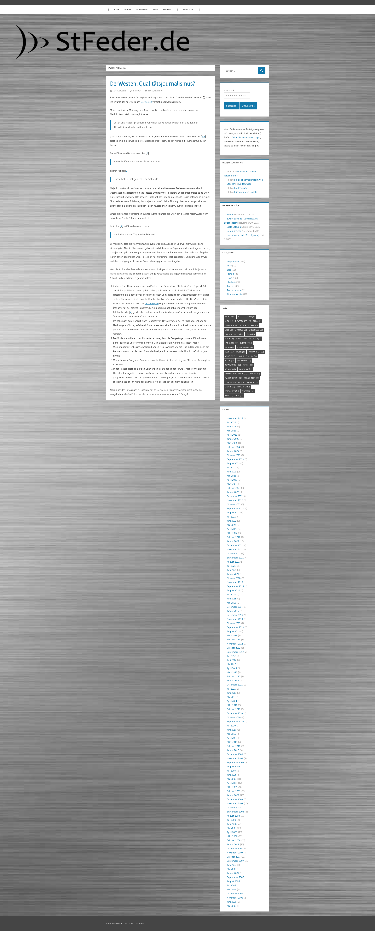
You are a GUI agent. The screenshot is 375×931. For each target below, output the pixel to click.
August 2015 (233, 590)
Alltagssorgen (246, 316)
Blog (155, 9)
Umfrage (252, 382)
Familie (230, 273)
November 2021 (235, 549)
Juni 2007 (231, 864)
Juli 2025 (231, 422)
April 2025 (232, 434)
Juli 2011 (231, 688)
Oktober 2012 (233, 647)
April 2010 (232, 737)
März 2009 (232, 787)
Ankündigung (152, 303)
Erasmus (241, 330)
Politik (229, 360)
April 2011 (232, 701)
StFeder (137, 90)
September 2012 (235, 651)
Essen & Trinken (234, 334)
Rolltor (230, 214)
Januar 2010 (233, 750)
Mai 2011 (231, 696)
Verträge (248, 391)
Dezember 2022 (235, 496)
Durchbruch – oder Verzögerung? (243, 235)
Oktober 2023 (233, 455)
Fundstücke (243, 338)
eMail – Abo (188, 9)
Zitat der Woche (235, 294)
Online (244, 356)
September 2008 (235, 811)
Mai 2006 (231, 889)
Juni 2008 (232, 823)
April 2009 (232, 782)
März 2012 (232, 672)
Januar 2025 (233, 438)
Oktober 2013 (233, 623)
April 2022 (232, 528)
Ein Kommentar (155, 90)
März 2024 (232, 442)
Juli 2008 (231, 819)
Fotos (229, 338)
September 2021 (235, 557)
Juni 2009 (232, 774)
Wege (229, 395)
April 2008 (232, 832)
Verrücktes (232, 391)
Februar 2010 (233, 746)
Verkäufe (243, 387)
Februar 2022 (233, 537)
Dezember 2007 (235, 848)
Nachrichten (256, 352)
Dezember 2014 (235, 606)
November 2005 (235, 897)
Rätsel (248, 365)
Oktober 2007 (234, 856)
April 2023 (232, 479)
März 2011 (232, 705)
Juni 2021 (231, 569)
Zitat (239, 395)
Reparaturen (233, 365)
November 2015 (235, 582)
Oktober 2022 (233, 504)
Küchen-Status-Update (245, 192)
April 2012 (232, 668)
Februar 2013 (233, 639)
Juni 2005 (232, 901)
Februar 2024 (233, 447)
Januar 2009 (233, 795)
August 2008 (233, 815)
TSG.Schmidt (251, 378)
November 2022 (235, 500)
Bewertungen (243, 321)
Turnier (230, 382)
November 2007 (235, 852)
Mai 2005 (231, 905)
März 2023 (232, 483)
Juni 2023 (231, 471)
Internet (246, 343)
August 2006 (233, 881)
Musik (241, 352)
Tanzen (127, 9)
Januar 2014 (233, 610)
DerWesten (146, 101)
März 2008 (232, 836)
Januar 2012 (233, 680)
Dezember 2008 (235, 799)
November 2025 (235, 418)
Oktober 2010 (234, 717)
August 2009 (233, 766)
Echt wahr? (142, 9)
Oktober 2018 (234, 578)
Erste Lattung (234, 226)
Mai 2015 (231, 602)
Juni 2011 (231, 692)
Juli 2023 (231, 467)
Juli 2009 (231, 770)
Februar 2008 (234, 840)
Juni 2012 (231, 660)
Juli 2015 (231, 594)
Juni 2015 (231, 598)
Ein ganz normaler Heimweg (248, 179)
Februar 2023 (233, 487)
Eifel (229, 330)
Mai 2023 (231, 475)
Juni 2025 (231, 426)
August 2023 (233, 463)
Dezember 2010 (235, 713)
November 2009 (235, 758)
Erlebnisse (256, 330)
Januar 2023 (233, 492)
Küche (229, 352)
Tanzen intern (234, 290)
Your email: (229, 90)
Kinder (230, 347)
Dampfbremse (234, 230)
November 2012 (235, 643)
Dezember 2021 (235, 545)
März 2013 (232, 635)
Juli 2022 (231, 516)
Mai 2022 (231, 524)
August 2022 (233, 512)
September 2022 (235, 508)
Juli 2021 (231, 565)
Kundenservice (245, 347)
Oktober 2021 (233, 553)
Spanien (230, 373)
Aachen (230, 316)
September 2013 (235, 627)
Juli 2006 (231, 885)
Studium (167, 9)
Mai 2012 (231, 664)
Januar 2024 (233, 451)
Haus (116, 9)
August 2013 (233, 631)
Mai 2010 (231, 733)
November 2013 (235, 619)
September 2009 (235, 762)
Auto (229, 265)
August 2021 (233, 561)
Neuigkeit (231, 356)
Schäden (231, 369)
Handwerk (231, 343)
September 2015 (235, 586)
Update (230, 387)
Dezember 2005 (235, 893)
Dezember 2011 (235, 684)
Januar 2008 (233, 844)
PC (254, 356)
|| (108, 9)
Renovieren (244, 360)
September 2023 (235, 459)
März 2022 (232, 533)
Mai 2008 (231, 828)
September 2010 (235, 721)
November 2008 (235, 803)
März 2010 (232, 741)
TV (241, 382)
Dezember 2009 (235, 754)
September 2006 (235, 877)
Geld (257, 338)
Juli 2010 (231, 725)
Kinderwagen (245, 183)
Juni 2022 (231, 520)
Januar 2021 (233, 574)
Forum (250, 334)
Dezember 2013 (235, 614)
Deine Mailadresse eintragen (246, 137)
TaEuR (242, 373)
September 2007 (235, 860)
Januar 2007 (233, 873)
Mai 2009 (231, 778)
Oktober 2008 (234, 807)
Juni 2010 (231, 729)
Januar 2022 (233, 541)
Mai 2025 (231, 430)
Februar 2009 (234, 791)
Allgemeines (233, 261)
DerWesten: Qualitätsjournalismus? (152, 83)
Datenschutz (233, 325)
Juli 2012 (231, 655)
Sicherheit (245, 369)
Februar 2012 (233, 676)
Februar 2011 (233, 709)
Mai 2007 (231, 868)
